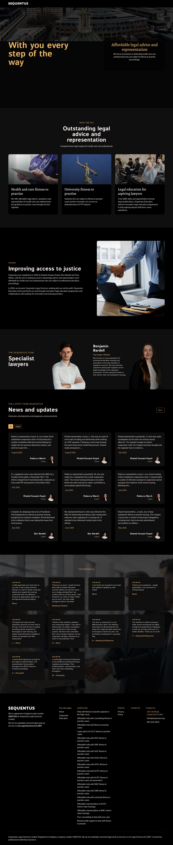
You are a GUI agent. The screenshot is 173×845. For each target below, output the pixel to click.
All (11, 426)
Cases (18, 426)
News (160, 410)
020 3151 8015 (153, 722)
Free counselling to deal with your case (93, 817)
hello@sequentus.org (156, 718)
